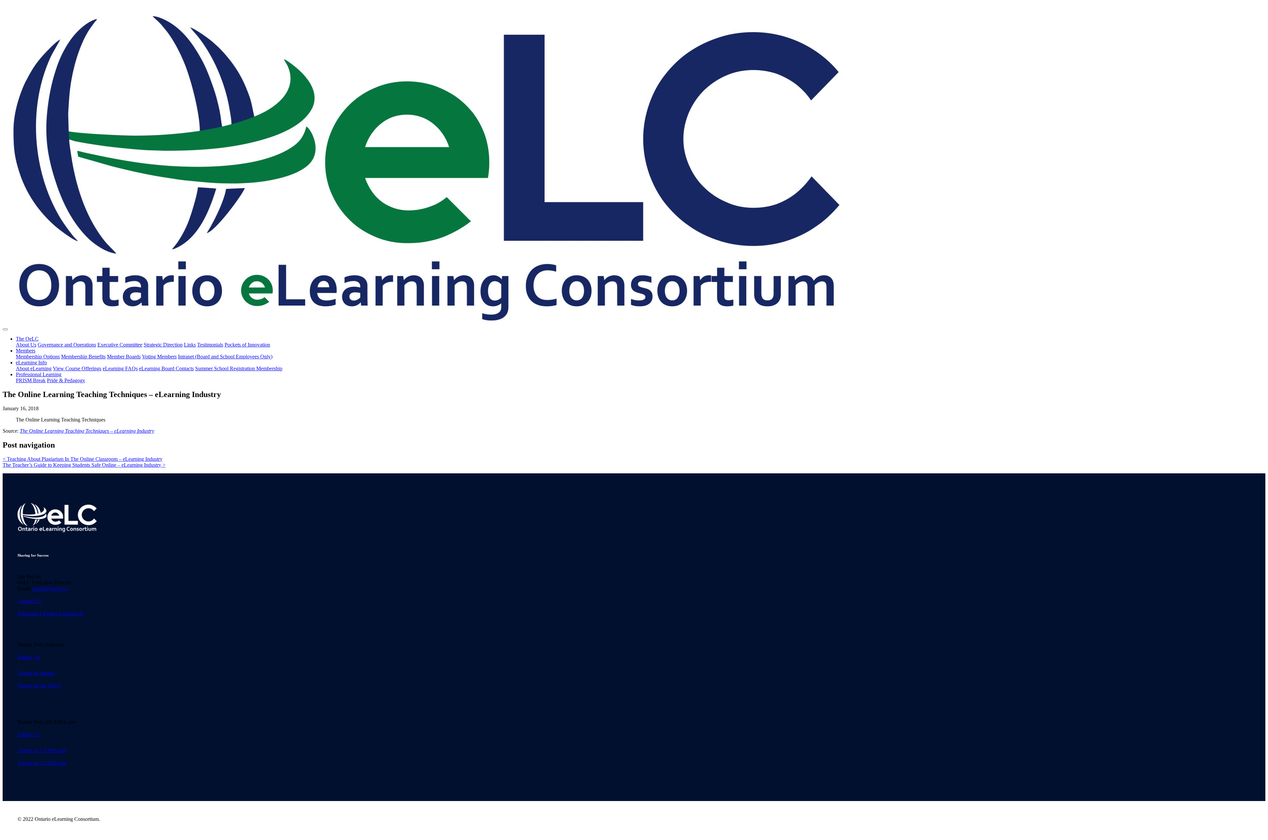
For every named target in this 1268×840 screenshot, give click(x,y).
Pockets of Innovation (247, 344)
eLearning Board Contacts (166, 368)
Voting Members (159, 356)
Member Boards (124, 356)
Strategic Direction (163, 344)
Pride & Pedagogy (66, 380)
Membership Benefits (83, 356)
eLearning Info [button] (31, 362)
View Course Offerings (77, 368)
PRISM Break (31, 380)
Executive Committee (119, 344)
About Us (26, 344)
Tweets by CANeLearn (42, 750)
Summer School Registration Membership (238, 368)
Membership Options (38, 356)
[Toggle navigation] (5, 329)
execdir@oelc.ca (49, 588)
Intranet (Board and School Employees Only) (225, 356)
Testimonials (210, 344)
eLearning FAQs (120, 368)
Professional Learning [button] (38, 374)
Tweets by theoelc (36, 673)
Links (190, 344)
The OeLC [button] (27, 339)
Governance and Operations (67, 344)
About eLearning (34, 368)
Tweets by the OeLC (39, 685)
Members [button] (25, 350)
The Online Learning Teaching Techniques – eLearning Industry (87, 431)
